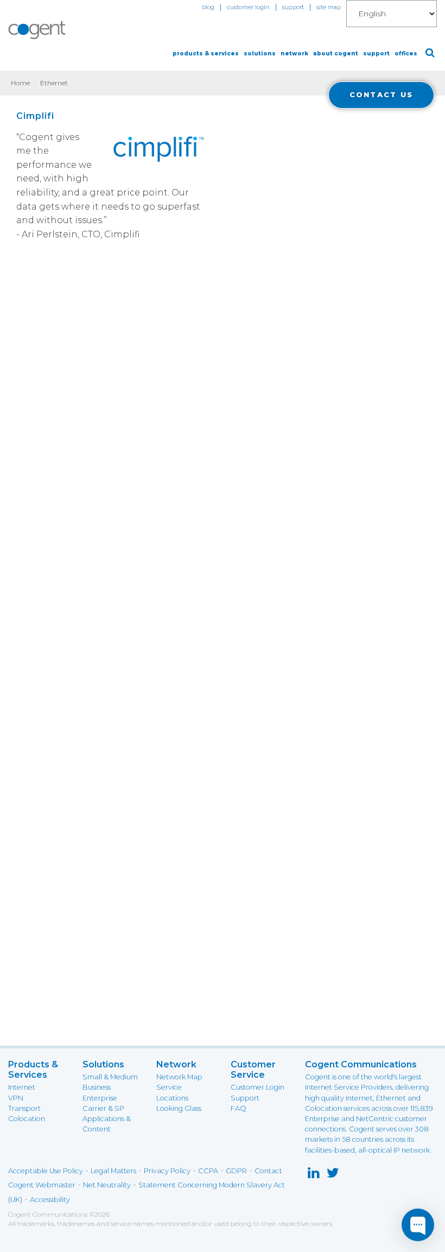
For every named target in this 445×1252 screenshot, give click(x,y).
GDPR (236, 1171)
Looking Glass (178, 1108)
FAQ (238, 1108)
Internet (21, 1087)
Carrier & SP (103, 1108)
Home (20, 83)
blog (208, 7)
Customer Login (257, 1087)
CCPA (208, 1171)
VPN (15, 1098)
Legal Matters (113, 1171)
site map (328, 7)
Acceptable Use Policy (45, 1171)
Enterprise (99, 1098)
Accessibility (50, 1200)
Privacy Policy (167, 1171)
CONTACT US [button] (381, 95)
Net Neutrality (107, 1185)
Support (245, 1098)
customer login (248, 7)
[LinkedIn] (313, 1175)
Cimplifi (35, 116)
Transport (24, 1108)
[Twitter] (333, 1175)
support (293, 7)
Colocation (26, 1119)
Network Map (179, 1077)
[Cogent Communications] (37, 30)
